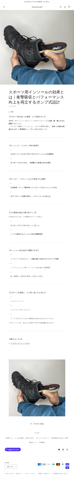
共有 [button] (12, 112)
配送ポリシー (47, 473)
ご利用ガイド (9, 438)
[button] (4, 7)
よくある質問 (19, 438)
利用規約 (42, 442)
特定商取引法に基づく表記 (59, 438)
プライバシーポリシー (43, 438)
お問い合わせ (29, 438)
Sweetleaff (11, 473)
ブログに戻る (38, 424)
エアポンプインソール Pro (20, 343)
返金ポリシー (33, 442)
